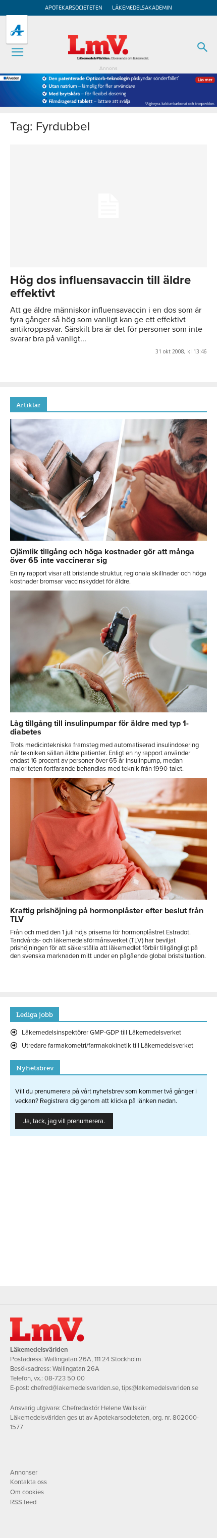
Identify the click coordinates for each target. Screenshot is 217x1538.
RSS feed (23, 1502)
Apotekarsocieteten (73, 8)
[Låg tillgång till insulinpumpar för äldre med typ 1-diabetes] (108, 710)
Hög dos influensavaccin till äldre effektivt (100, 287)
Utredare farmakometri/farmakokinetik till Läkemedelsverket (107, 1046)
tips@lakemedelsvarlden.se (160, 1388)
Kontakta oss (28, 1482)
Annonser (23, 1473)
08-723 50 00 (64, 1378)
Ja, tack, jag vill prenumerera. (64, 1121)
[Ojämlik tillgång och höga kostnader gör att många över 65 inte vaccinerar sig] (108, 538)
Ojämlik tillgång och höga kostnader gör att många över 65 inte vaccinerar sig (102, 556)
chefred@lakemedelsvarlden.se (75, 1388)
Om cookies (27, 1492)
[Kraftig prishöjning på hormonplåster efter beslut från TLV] (108, 897)
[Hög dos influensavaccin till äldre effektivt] (108, 205)
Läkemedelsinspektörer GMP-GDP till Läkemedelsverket (101, 1033)
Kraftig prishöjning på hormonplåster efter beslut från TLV (106, 915)
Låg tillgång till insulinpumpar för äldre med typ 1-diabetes (99, 727)
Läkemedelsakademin (142, 8)
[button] (17, 52)
